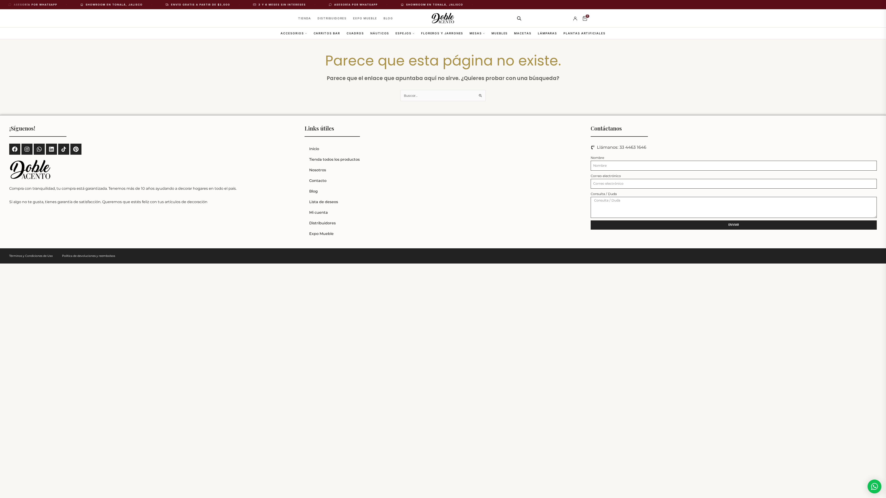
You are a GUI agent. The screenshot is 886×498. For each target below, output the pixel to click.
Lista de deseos (323, 202)
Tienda (304, 18)
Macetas (522, 33)
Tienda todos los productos (334, 159)
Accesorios (292, 33)
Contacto (317, 180)
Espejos (403, 33)
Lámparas (547, 33)
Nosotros (317, 170)
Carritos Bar (327, 33)
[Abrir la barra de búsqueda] (519, 18)
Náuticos (379, 33)
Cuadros (355, 33)
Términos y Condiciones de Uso (31, 256)
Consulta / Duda (604, 194)
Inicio (314, 149)
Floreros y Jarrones (442, 33)
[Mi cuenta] (575, 18)
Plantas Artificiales (584, 33)
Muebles (499, 33)
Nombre (597, 158)
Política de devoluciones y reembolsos (88, 256)
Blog (388, 18)
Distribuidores (332, 18)
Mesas (476, 33)
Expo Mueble (365, 18)
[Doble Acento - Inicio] (443, 18)
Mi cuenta (318, 212)
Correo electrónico (606, 176)
